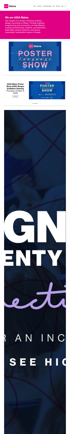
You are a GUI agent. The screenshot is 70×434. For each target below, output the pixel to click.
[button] (5, 283)
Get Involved (39, 6)
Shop (62, 6)
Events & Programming (47, 6)
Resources (58, 6)
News (54, 6)
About (35, 6)
